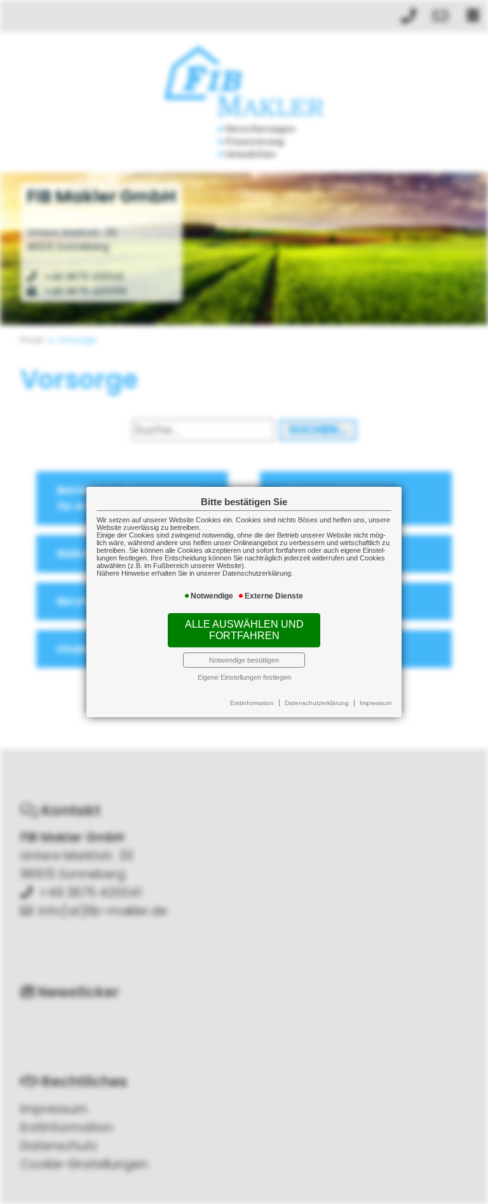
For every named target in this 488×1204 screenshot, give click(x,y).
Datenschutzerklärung (317, 702)
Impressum (375, 702)
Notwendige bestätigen (244, 660)
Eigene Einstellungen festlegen (244, 677)
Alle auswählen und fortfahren (244, 630)
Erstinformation (252, 702)
